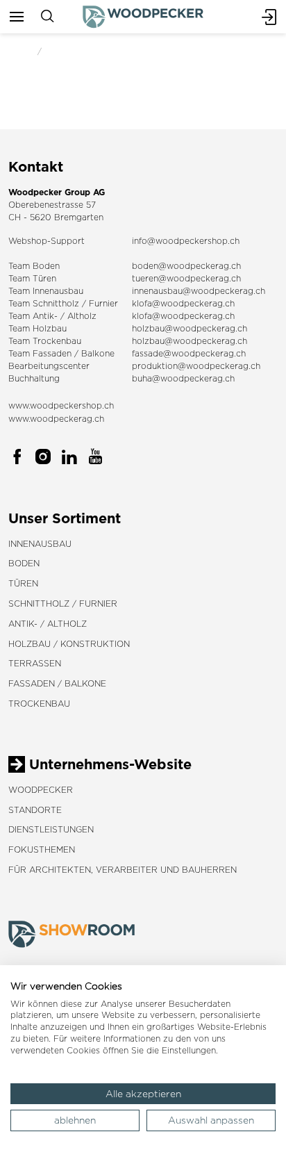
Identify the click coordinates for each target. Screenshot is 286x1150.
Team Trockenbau (44, 340)
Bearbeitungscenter (49, 365)
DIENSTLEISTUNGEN (51, 829)
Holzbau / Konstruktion (69, 643)
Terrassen (34, 663)
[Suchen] (47, 17)
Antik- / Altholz (47, 623)
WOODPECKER (40, 789)
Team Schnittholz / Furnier (63, 303)
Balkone (98, 353)
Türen (23, 583)
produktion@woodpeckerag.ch (196, 365)
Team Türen (32, 278)
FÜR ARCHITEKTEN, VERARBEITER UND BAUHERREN (122, 869)
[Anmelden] (269, 16)
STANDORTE (35, 809)
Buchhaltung (34, 378)
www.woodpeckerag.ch (56, 418)
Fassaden (52, 353)
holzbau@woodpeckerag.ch (189, 328)
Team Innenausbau (45, 290)
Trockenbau (39, 703)
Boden (24, 563)
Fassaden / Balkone (57, 683)
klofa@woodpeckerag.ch (183, 303)
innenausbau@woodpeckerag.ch (198, 290)
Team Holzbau (37, 328)
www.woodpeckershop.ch (61, 405)
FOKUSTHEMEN (41, 849)
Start (18, 51)
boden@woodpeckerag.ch (186, 265)
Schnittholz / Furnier (62, 603)
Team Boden (34, 265)
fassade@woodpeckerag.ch (189, 353)
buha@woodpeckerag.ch (183, 378)
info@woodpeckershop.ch (185, 240)
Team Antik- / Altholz (52, 315)
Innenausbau (40, 543)
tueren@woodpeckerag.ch (186, 278)
